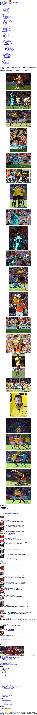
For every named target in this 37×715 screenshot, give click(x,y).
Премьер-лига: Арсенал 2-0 (29, 655)
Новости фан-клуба (7, 16)
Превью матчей (6, 8)
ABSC (3, 14)
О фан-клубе (6, 15)
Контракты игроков (7, 30)
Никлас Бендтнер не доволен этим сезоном (11, 513)
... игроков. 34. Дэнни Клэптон (7, 702)
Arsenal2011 (10, 539)
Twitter (9, 639)
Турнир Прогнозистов (8, 60)
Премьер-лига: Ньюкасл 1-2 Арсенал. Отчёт (8, 661)
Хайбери (7, 42)
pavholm (9, 583)
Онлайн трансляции (7, 33)
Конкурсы (4, 59)
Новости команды (7, 11)
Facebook (5, 639)
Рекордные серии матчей (10, 49)
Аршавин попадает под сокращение (10, 511)
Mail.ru (2, 640)
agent (9, 515)
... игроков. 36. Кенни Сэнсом (7, 704)
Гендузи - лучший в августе (5, 663)
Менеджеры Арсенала (8, 55)
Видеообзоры (6, 24)
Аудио (5, 37)
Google (4, 640)
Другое (3, 61)
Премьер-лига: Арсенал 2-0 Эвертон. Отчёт (8, 658)
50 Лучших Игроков (7, 56)
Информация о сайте (7, 62)
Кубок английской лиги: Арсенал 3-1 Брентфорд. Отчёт (10, 657)
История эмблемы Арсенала (7, 695)
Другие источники (7, 13)
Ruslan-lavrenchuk (11, 577)
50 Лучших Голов (7, 57)
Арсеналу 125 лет (7, 40)
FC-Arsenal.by (2, 4)
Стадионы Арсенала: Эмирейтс (7, 693)
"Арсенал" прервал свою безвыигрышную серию (12, 510)
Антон (9, 614)
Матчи (3, 19)
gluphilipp (9, 521)
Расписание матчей (7, 20)
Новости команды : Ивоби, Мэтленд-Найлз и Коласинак (10, 662)
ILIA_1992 (10, 600)
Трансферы (6, 10)
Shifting (9, 543)
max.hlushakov (10, 554)
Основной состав (7, 27)
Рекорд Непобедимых (9, 50)
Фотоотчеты (6, 32)
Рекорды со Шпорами (9, 48)
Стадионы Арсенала (7, 41)
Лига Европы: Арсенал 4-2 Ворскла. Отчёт (8, 660)
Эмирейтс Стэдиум (9, 43)
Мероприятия (6, 17)
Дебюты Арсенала (9, 47)
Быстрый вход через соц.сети (5, 2)
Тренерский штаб (7, 28)
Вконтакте (2, 639)
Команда (3, 26)
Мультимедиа (4, 31)
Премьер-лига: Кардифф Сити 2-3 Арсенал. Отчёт (9, 664)
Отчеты (5, 23)
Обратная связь (6, 64)
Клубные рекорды (7, 44)
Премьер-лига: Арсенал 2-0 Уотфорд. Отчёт (9, 685)
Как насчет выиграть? (7, 512)
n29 (8, 559)
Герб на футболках (9, 53)
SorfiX (9, 549)
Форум (3, 58)
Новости (3, 6)
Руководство (6, 29)
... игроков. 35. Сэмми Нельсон (7, 703)
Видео (5, 34)
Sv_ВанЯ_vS (10, 526)
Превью (5, 22)
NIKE (9, 589)
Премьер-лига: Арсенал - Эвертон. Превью (8, 659)
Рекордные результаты (9, 46)
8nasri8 (9, 596)
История (3, 39)
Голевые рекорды (9, 45)
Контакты (5, 18)
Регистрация (16, 2)
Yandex (7, 640)
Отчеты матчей (6, 9)
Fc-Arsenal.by (7, 712)
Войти (12, 2)
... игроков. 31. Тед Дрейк (6, 700)
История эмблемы (9, 52)
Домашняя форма (7, 54)
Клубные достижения (7, 51)
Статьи (5, 65)
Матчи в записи (6, 35)
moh (8, 625)
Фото (5, 36)
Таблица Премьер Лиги (8, 21)
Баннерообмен (6, 63)
